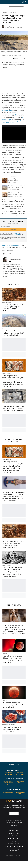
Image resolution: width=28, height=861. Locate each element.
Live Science (17, 254)
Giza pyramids (15, 114)
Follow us (16, 58)
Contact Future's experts (14, 822)
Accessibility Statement (14, 820)
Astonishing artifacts (20, 774)
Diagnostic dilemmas (8, 774)
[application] (14, 133)
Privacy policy (14, 830)
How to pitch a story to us (14, 846)
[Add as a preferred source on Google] (14, 813)
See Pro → (18, 1)
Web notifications (14, 838)
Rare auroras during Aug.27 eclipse (16, 6)
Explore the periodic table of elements (8, 785)
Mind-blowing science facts (20, 794)
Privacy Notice (17, 234)
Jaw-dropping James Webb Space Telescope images (8, 782)
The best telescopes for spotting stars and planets (8, 795)
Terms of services (15, 233)
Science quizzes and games (8, 792)
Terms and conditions (14, 828)
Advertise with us (14, 836)
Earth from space (20, 772)
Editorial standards (14, 843)
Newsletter (23, 58)
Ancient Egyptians (12, 12)
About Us (14, 825)
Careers (14, 841)
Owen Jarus (9, 26)
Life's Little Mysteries (8, 772)
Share (5, 58)
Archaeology (4, 12)
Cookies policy (14, 833)
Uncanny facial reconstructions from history (20, 785)
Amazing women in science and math (20, 782)
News (20, 27)
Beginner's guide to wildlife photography (20, 793)
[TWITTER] (10, 261)
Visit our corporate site (16, 809)
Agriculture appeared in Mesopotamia (11, 245)
